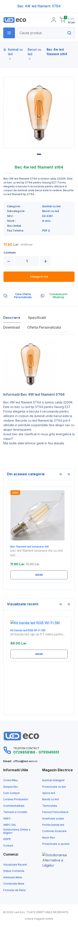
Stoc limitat (14, 225)
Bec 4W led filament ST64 (22, 402)
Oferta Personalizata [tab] (44, 327)
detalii (39, 574)
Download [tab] (11, 327)
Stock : (11, 220)
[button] (9, 32)
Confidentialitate (13, 805)
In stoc (46, 220)
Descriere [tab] (11, 317)
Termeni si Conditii (15, 812)
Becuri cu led (34, 52)
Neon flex (48, 837)
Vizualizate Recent (15, 864)
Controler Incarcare (54, 831)
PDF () (46, 230)
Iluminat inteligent (53, 780)
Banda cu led (50, 799)
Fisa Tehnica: (15, 230)
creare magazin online (39, 918)
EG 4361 (47, 216)
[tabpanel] (39, 112)
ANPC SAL (9, 824)
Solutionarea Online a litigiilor (16, 831)
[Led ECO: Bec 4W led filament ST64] (19, 20)
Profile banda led (53, 824)
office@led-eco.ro (25, 761)
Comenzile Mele (13, 883)
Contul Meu (10, 780)
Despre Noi (10, 786)
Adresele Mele (12, 877)
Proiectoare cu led (54, 786)
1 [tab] (39, 154)
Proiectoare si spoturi (56, 843)
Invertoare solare (53, 818)
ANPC (7, 818)
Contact (8, 845)
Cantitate (9, 252)
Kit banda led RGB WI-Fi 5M (27, 630)
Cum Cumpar (11, 793)
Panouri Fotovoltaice (55, 812)
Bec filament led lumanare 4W (29, 546)
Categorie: (14, 206)
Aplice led (48, 793)
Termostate (49, 805)
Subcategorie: (16, 211)
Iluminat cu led (15, 52)
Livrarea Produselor (15, 799)
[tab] (20, 295)
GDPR (7, 839)
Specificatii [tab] (37, 317)
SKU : (10, 216)
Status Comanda (13, 870)
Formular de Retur (14, 890)
